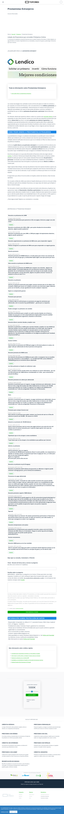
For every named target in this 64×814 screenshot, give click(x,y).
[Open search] (61, 2)
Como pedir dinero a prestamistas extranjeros (21, 93)
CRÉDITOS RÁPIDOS (8, 724)
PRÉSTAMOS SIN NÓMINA (10, 733)
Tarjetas (20, 798)
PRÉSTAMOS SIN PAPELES (42, 743)
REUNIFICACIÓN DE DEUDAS (10, 761)
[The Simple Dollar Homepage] (32, 2)
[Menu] (3, 2)
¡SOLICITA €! (32, 695)
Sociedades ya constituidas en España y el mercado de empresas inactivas (27, 660)
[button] (32, 719)
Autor (30, 798)
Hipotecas (20, 796)
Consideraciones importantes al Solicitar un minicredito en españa (25, 653)
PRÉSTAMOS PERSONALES (42, 724)
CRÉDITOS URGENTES (40, 752)
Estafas (23, 580)
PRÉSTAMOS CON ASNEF (9, 752)
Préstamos (18, 34)
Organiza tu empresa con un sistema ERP (20, 657)
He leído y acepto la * (16, 608)
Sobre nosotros (31, 794)
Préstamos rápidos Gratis (31, 700)
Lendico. (10, 156)
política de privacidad (19, 608)
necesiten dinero (48, 116)
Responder (11, 224)
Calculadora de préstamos (45, 794)
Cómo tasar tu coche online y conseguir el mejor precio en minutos (25, 655)
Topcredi (13, 34)
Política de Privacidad (48, 635)
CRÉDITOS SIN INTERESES (10, 743)
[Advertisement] (32, 23)
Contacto (30, 796)
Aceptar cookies (13, 811)
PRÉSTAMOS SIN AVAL (41, 733)
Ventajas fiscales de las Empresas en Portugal (21, 662)
